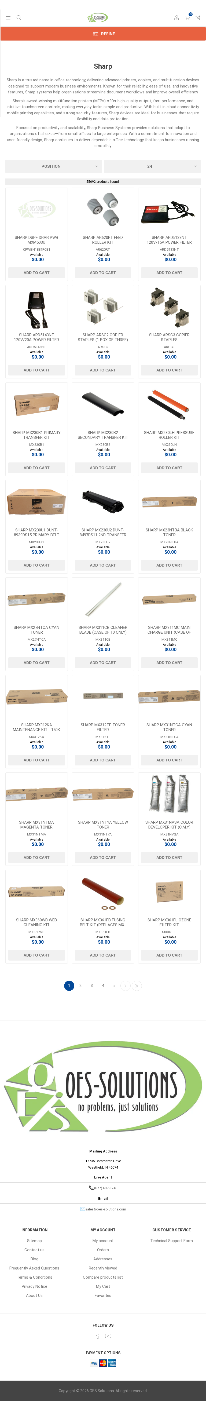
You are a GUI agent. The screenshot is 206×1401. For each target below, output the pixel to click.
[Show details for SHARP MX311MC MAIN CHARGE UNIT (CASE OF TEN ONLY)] (169, 599)
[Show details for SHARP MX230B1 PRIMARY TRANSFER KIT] (37, 404)
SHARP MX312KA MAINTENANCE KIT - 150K (36, 727)
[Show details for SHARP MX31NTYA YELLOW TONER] (103, 794)
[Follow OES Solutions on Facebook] (98, 1335)
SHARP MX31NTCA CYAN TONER (169, 727)
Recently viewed (103, 1268)
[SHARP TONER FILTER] (103, 697)
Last (137, 986)
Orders (103, 1249)
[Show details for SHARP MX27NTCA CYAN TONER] (37, 599)
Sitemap (34, 1240)
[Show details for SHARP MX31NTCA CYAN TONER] (169, 697)
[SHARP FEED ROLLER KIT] (103, 209)
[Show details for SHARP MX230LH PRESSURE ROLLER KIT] (169, 404)
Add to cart (37, 273)
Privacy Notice (34, 1286)
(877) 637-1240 (105, 1188)
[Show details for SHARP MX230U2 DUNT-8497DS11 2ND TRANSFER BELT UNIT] (103, 502)
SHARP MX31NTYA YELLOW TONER (103, 825)
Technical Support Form (171, 1240)
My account (103, 1240)
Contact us (34, 1249)
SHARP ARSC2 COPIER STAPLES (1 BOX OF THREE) (103, 337)
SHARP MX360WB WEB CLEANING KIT (36, 922)
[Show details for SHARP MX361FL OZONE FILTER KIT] (169, 892)
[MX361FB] (103, 892)
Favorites (103, 1295)
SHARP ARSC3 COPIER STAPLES (169, 337)
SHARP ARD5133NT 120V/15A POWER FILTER (169, 240)
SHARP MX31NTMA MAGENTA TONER (36, 825)
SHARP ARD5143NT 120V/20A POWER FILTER (36, 337)
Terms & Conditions (34, 1277)
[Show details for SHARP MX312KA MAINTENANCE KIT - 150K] (37, 697)
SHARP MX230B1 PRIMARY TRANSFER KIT (37, 435)
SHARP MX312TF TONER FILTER (103, 727)
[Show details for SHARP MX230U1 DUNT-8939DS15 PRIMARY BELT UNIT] (37, 502)
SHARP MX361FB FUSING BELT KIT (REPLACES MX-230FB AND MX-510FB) (103, 925)
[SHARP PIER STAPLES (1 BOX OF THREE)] (103, 307)
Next (125, 986)
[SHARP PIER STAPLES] (169, 307)
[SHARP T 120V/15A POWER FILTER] (169, 209)
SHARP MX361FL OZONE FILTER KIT (169, 922)
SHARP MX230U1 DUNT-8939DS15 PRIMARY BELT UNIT (36, 535)
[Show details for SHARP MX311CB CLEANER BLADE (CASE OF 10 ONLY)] (103, 599)
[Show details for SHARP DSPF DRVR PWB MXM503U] (37, 209)
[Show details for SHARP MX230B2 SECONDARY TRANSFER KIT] (103, 404)
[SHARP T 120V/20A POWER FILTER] (37, 307)
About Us (34, 1295)
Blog (34, 1259)
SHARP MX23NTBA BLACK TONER (169, 532)
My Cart (103, 1286)
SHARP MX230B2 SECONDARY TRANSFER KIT (103, 435)
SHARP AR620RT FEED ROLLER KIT (103, 240)
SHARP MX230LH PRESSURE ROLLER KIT (169, 435)
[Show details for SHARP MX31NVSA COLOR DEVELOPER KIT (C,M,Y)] (169, 794)
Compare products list (198, 17)
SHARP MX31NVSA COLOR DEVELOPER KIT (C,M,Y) (169, 825)
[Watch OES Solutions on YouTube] (108, 1335)
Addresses (102, 1259)
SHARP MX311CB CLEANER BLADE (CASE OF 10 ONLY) (103, 630)
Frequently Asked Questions (34, 1268)
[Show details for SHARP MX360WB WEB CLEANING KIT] (37, 892)
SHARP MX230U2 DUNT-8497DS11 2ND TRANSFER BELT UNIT (103, 535)
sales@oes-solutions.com (105, 1209)
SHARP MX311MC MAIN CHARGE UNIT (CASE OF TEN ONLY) (169, 632)
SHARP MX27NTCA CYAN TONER (36, 630)
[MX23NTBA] (169, 502)
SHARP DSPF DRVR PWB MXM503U (36, 240)
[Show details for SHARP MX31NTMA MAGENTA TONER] (37, 794)
